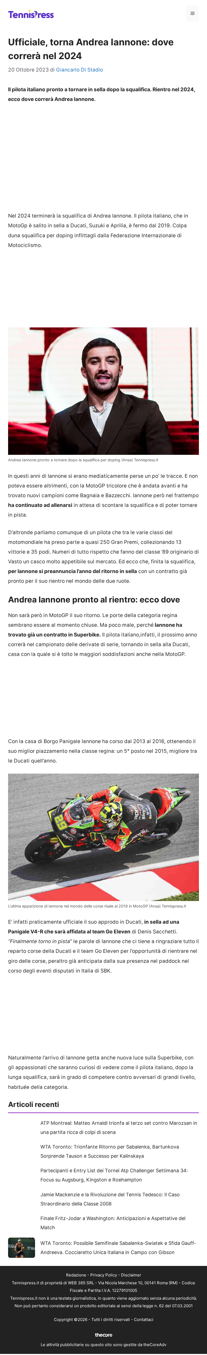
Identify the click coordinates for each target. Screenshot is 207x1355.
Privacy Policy (103, 1275)
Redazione (76, 1275)
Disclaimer (131, 1275)
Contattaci (143, 1319)
